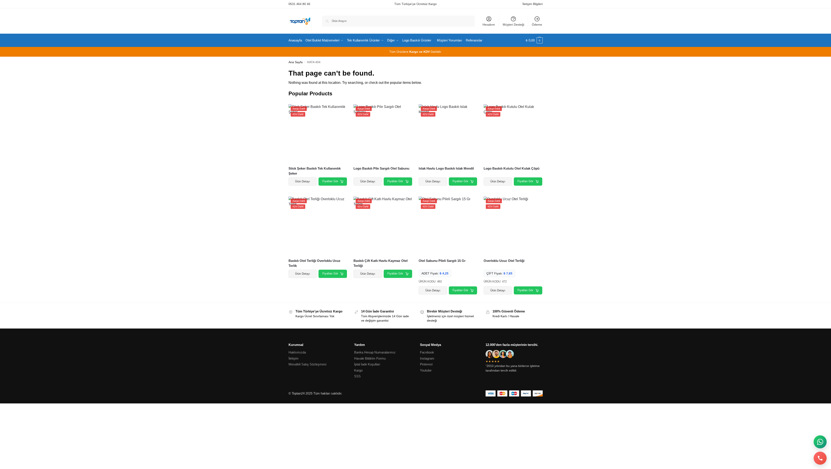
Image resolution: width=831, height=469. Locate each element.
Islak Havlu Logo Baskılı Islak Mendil (446, 168)
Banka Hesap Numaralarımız (375, 352)
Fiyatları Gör (330, 181)
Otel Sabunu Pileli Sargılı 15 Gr (442, 261)
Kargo (358, 370)
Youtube (425, 370)
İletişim (294, 358)
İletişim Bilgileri (532, 4)
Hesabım (489, 24)
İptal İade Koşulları (367, 364)
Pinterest (426, 364)
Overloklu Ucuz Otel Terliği (504, 261)
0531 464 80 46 (299, 4)
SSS (357, 376)
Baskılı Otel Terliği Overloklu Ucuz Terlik (314, 263)
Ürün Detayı (302, 181)
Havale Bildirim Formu (370, 358)
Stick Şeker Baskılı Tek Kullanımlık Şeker (315, 171)
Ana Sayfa (296, 62)
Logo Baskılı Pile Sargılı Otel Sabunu (381, 168)
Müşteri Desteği (513, 24)
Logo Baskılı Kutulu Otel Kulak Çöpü (511, 168)
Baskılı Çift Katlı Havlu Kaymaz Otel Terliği (380, 263)
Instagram (427, 358)
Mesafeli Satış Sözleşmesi (307, 364)
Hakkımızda (297, 352)
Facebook (427, 352)
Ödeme (537, 24)
